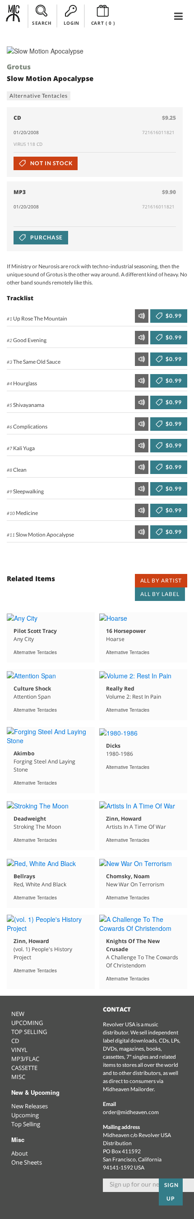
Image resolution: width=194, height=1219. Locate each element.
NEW (17, 1014)
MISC (18, 1077)
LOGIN (71, 23)
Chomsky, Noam (128, 876)
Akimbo (24, 753)
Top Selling (25, 1124)
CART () (103, 23)
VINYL (19, 1050)
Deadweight (30, 818)
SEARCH (42, 23)
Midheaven (13, 16)
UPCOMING (27, 1023)
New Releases (29, 1106)
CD (15, 1041)
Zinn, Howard (124, 818)
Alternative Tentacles (38, 95)
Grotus (19, 66)
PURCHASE (46, 237)
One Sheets (26, 1162)
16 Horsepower (126, 631)
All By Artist (161, 580)
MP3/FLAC (25, 1059)
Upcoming (25, 1115)
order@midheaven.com (131, 1112)
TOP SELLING (29, 1032)
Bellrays (24, 876)
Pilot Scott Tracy (35, 631)
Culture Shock (32, 688)
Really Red (120, 688)
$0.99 (173, 315)
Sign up (171, 1192)
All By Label (160, 594)
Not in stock (50, 163)
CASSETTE (24, 1068)
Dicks (113, 745)
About (19, 1153)
